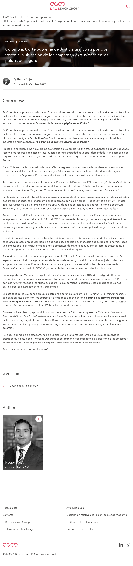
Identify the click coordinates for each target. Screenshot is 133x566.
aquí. (45, 349)
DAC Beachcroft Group (16, 522)
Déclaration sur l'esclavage (18, 529)
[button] (128, 6)
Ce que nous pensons (38, 17)
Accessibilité (10, 508)
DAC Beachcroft (12, 17)
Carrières (8, 515)
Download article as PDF (23, 386)
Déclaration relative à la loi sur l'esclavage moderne (96, 515)
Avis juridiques (75, 508)
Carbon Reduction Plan (80, 529)
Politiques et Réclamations (82, 522)
